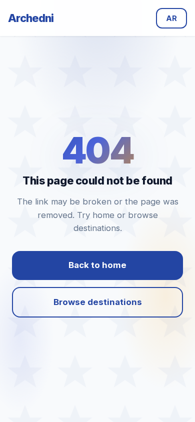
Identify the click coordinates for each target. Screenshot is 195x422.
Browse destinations (98, 302)
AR (171, 18)
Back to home (97, 265)
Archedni (31, 18)
